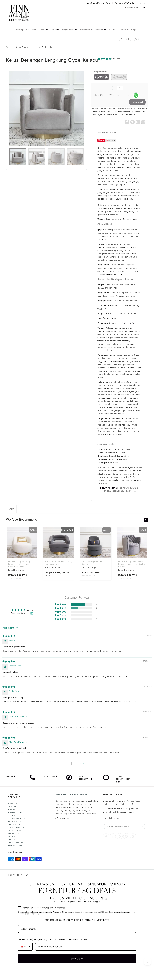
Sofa (34, 30)
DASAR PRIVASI (15, 830)
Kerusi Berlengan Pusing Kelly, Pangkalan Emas (58, 562)
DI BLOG (12, 806)
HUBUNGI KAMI (15, 845)
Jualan (123, 30)
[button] (104, 58)
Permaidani (85, 30)
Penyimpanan (68, 30)
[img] (8, 636)
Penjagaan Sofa (129, 323)
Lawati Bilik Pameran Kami (98, 3)
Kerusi (54, 30)
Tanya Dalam (119, 77)
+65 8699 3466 (131, 7)
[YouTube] (133, 836)
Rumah (9, 47)
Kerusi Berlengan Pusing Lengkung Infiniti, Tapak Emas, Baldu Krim (19, 564)
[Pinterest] (120, 836)
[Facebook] (113, 836)
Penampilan (21, 30)
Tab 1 (11, 509)
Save (145, 122)
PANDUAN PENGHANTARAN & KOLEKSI (17, 812)
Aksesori (99, 30)
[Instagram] (126, 836)
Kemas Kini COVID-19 (124, 3)
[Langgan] (142, 826)
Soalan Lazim (14, 803)
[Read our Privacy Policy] (134, 912)
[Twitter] (106, 836)
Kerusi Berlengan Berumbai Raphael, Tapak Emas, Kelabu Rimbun (131, 564)
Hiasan (111, 30)
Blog (133, 30)
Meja (43, 30)
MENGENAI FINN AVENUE (71, 794)
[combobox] (25, 947)
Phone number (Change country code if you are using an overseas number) (52, 939)
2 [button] (76, 763)
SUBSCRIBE (77, 958)
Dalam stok (101, 77)
